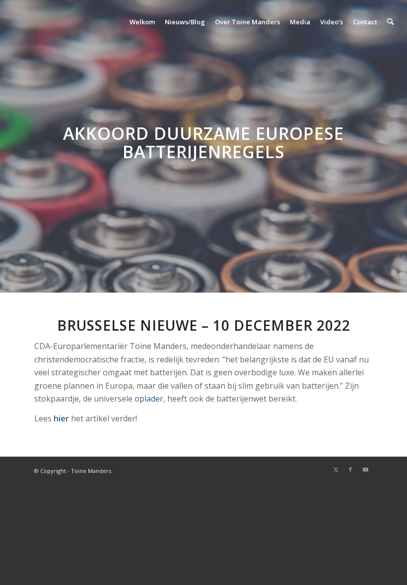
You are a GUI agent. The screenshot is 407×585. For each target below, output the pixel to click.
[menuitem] (142, 22)
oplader (149, 398)
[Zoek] (390, 22)
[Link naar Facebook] (350, 469)
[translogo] (55, 22)
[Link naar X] (335, 469)
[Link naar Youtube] (365, 469)
